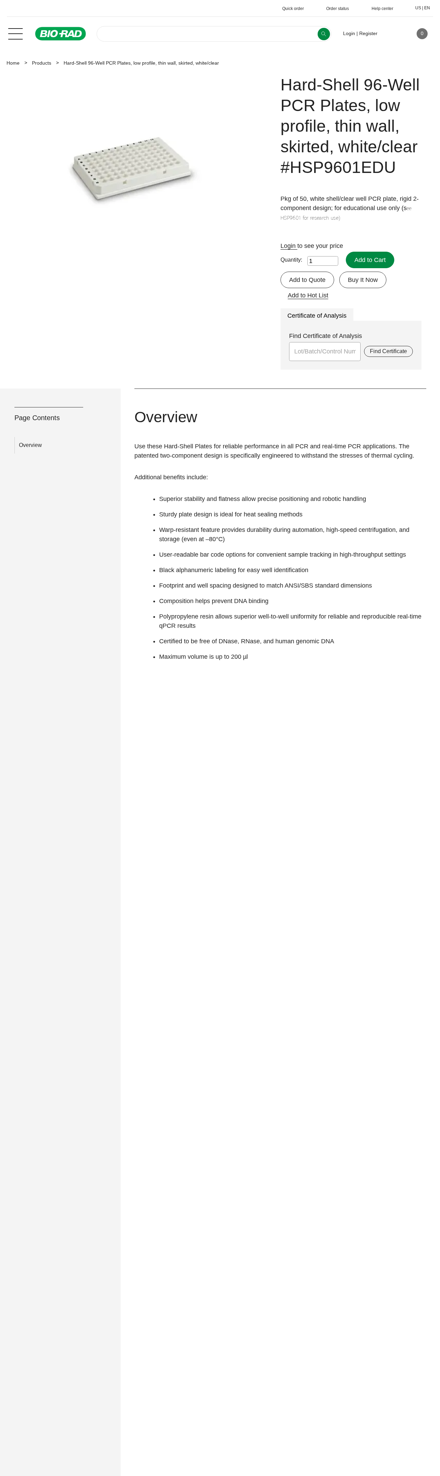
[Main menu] (15, 33)
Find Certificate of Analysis (325, 335)
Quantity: (291, 260)
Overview (30, 445)
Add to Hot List (308, 295)
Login (288, 245)
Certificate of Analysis (316, 315)
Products (41, 63)
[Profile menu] (392, 34)
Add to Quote (307, 279)
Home (13, 63)
